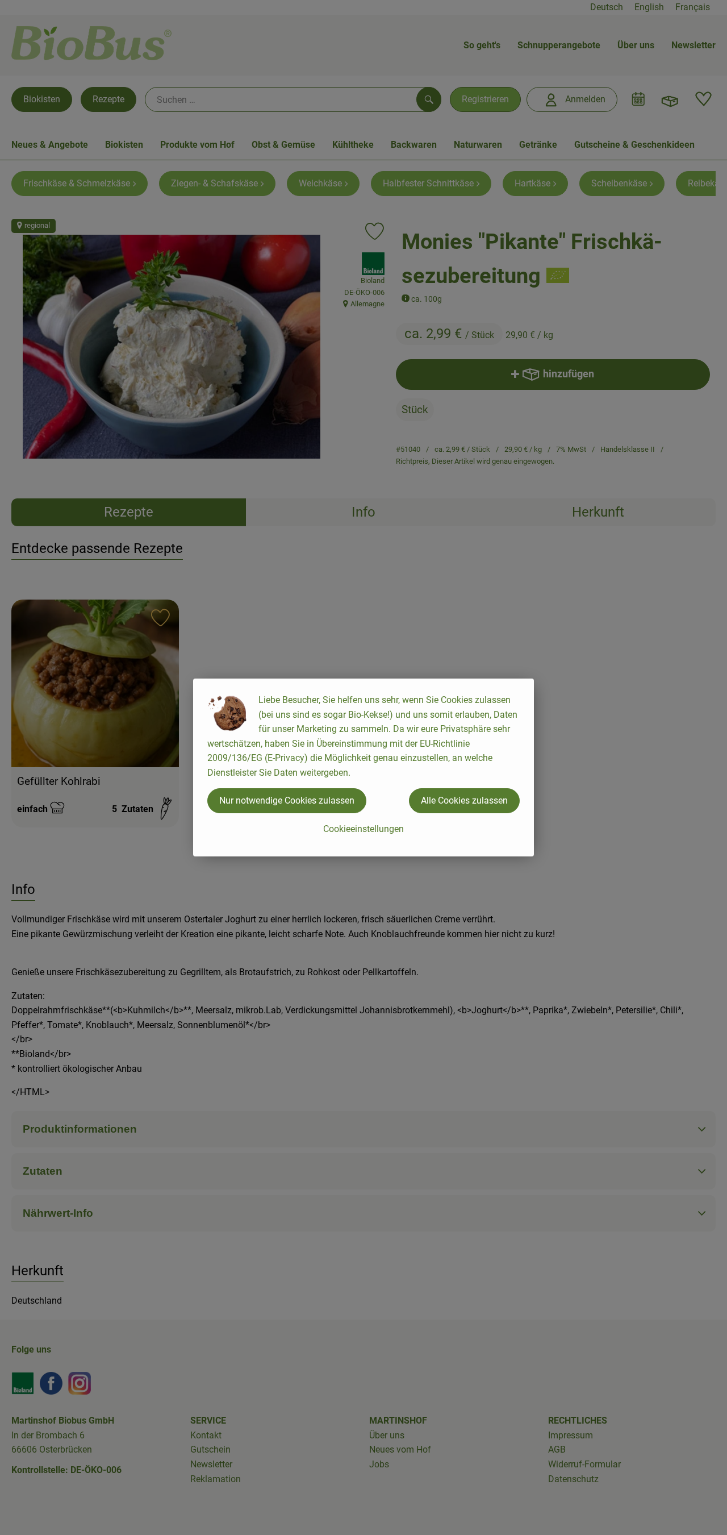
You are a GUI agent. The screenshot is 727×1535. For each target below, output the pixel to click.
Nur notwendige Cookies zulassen (286, 800)
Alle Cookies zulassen (464, 800)
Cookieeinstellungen (363, 828)
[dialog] (363, 767)
